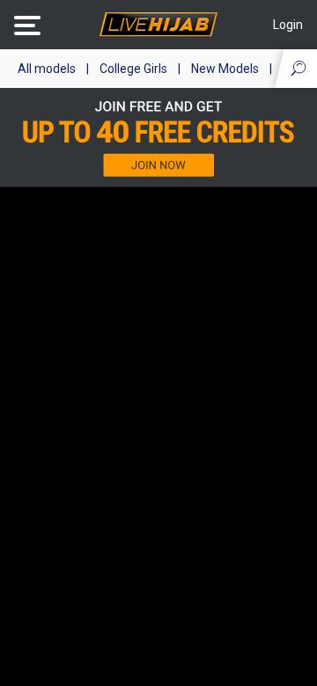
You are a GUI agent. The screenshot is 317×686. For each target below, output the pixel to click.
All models (47, 69)
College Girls (133, 69)
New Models (225, 69)
